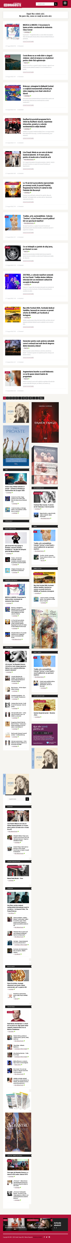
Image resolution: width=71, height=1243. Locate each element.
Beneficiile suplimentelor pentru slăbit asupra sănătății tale (20, 995)
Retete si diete (11, 972)
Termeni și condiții (37, 1237)
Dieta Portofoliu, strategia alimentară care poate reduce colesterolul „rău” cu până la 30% (17, 985)
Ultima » (41, 398)
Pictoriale (30, 1220)
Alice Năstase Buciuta (29, 159)
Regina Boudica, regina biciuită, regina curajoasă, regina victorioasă (47, 515)
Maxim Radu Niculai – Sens (15, 878)
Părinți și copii (9, 308)
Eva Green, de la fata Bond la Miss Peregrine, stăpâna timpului (20, 950)
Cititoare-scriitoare (39, 701)
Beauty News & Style (11, 534)
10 (23, 398)
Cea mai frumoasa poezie (14, 867)
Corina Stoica (11, 1031)
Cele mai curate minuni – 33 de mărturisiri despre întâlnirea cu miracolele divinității (19, 743)
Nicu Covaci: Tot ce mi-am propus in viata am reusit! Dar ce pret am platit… (20, 1070)
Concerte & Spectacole (12, 25)
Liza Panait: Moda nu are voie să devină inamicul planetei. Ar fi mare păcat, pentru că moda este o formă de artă (37, 154)
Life (6, 120)
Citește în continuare (28, 41)
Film (7, 475)
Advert (7, 56)
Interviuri (8, 153)
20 (26, 398)
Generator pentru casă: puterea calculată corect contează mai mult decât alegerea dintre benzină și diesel (38, 343)
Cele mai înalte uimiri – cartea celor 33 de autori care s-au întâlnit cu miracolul (18, 714)
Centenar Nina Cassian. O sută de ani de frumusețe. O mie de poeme (18, 705)
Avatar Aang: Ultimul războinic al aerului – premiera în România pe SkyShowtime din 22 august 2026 (15, 488)
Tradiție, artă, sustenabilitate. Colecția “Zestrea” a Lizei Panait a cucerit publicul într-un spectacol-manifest (38, 218)
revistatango (27, 32)
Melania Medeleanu (39, 1227)
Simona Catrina (18, 1064)
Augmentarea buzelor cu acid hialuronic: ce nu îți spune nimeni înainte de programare (38, 374)
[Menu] (65, 3)
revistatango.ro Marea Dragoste (21, 944)
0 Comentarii (21, 46)
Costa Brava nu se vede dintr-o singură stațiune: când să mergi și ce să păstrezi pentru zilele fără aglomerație (38, 58)
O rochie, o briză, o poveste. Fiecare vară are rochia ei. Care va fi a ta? (47, 557)
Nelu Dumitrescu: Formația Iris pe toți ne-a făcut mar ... (15, 1228)
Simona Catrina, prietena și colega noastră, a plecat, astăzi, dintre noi (21, 1037)
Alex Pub (26, 62)
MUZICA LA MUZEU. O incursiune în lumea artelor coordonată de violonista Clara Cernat (37, 27)
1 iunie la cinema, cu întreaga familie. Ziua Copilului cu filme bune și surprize (18, 509)
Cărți (7, 652)
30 (30, 398)
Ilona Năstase (11, 913)
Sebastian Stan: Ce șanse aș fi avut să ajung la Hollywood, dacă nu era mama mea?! (20, 933)
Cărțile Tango (38, 493)
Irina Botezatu (17, 954)
